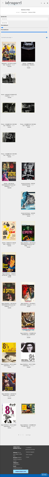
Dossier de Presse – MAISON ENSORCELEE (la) (28, 184)
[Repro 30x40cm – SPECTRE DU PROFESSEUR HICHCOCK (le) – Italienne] (9, 291)
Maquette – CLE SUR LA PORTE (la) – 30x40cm (9, 64)
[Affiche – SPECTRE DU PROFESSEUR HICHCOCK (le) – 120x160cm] (9, 171)
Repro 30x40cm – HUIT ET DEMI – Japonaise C (28, 365)
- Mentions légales (29, 452)
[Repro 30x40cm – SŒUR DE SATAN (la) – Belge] (9, 261)
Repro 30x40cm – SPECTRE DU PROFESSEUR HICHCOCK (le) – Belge (28, 244)
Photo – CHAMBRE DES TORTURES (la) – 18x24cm (9, 125)
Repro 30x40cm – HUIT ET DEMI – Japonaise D (9, 365)
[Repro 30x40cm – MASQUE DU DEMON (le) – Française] (9, 381)
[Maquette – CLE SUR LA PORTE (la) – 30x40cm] (9, 51)
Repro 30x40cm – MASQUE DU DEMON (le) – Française (9, 395)
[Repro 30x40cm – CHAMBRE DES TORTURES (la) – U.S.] (28, 412)
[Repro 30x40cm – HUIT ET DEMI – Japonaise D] (9, 352)
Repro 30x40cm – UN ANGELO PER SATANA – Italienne (28, 304)
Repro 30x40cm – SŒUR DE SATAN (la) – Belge (9, 274)
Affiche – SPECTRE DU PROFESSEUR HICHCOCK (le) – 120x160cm (9, 185)
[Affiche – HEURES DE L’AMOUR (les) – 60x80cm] (9, 230)
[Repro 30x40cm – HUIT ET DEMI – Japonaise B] (9, 412)
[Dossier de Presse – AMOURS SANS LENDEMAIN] (28, 201)
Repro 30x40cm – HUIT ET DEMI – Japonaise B (9, 425)
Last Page (28, 435)
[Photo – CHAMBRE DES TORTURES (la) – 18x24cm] (9, 112)
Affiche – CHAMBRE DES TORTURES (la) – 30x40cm (28, 65)
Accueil (17, 12)
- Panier (27, 457)
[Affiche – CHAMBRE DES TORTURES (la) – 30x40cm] (28, 51)
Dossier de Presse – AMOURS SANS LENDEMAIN (28, 214)
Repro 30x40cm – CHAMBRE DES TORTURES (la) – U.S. (28, 425)
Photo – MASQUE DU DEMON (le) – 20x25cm (9, 95)
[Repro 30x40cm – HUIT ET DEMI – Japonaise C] (28, 352)
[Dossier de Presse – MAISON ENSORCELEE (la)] (28, 171)
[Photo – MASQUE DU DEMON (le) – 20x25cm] (9, 82)
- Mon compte (28, 454)
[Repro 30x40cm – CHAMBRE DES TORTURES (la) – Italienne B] (28, 321)
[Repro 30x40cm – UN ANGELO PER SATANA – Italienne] (28, 291)
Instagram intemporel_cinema (20, 471)
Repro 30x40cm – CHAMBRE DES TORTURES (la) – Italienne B (28, 335)
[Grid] (46, 37)
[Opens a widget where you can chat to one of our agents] (44, 474)
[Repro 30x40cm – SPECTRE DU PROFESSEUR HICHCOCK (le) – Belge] (28, 230)
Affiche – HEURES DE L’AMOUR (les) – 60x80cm (9, 243)
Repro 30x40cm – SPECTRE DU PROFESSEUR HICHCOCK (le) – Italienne (9, 305)
